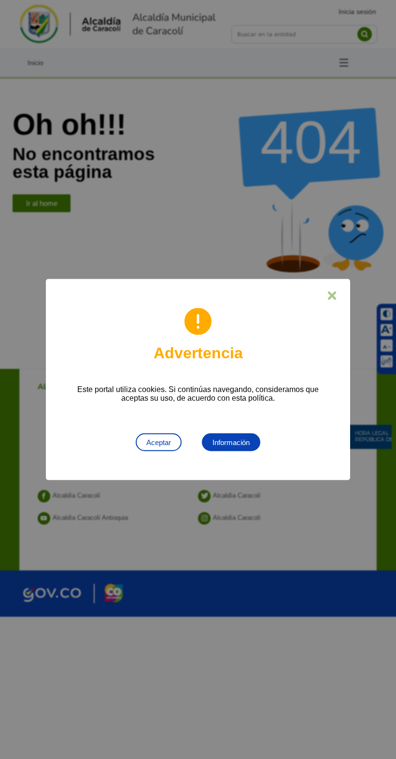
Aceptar (158, 442)
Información (231, 442)
